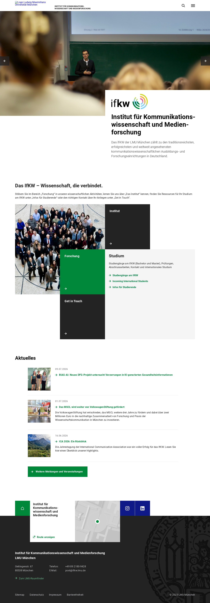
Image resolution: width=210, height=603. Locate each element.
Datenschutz (37, 594)
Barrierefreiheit (75, 594)
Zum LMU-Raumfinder (31, 578)
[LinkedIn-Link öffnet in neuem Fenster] (142, 508)
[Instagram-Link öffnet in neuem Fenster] (127, 508)
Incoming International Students (130, 281)
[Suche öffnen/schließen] (183, 5)
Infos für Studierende (124, 287)
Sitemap (19, 594)
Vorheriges (4, 61)
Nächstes (205, 61)
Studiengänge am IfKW (125, 275)
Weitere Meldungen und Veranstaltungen (59, 471)
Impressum (55, 594)
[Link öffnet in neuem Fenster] (75, 521)
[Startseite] (22, 508)
